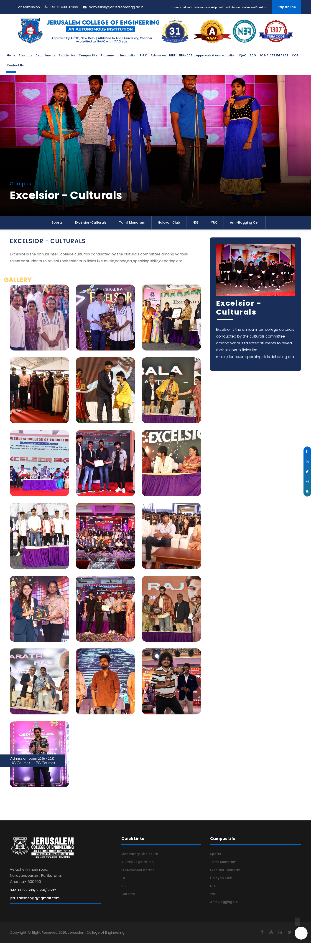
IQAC (242, 55)
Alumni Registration (137, 862)
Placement (109, 55)
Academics (67, 55)
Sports (57, 222)
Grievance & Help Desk (209, 7)
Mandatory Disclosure (139, 854)
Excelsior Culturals (225, 870)
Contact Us (15, 65)
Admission (233, 7)
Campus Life (88, 55)
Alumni (187, 7)
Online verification (254, 7)
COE (295, 55)
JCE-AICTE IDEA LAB (274, 55)
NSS (196, 222)
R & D (143, 55)
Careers (176, 7)
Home (11, 55)
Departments (45, 55)
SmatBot (272, 936)
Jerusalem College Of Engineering (261, 798)
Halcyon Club (169, 222)
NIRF (172, 55)
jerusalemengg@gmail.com (35, 898)
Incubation (128, 55)
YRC (214, 222)
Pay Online (287, 7)
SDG (253, 55)
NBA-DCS (186, 55)
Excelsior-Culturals (91, 222)
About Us (25, 55)
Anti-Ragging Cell (244, 222)
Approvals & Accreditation (215, 55)
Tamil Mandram (132, 222)
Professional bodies (137, 870)
